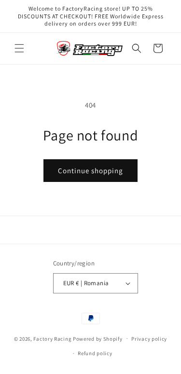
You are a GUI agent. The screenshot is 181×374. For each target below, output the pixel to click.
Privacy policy (149, 338)
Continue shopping (90, 170)
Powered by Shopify (98, 338)
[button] (19, 48)
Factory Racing (52, 338)
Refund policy (95, 353)
